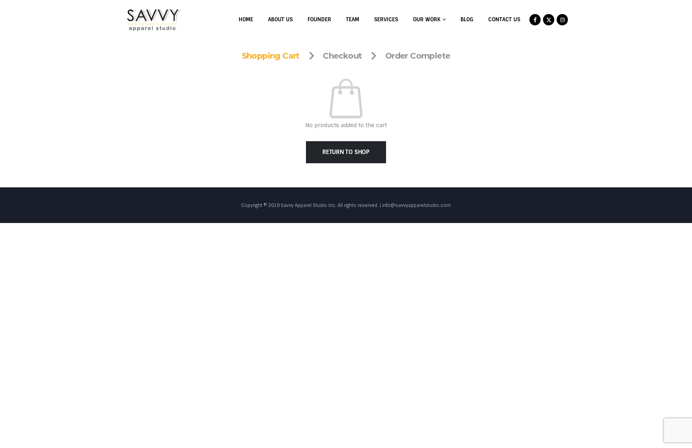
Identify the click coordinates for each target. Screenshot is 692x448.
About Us (280, 19)
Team (352, 19)
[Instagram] (562, 19)
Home (246, 19)
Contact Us (504, 19)
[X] (548, 19)
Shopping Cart (271, 56)
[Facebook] (535, 19)
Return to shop (346, 152)
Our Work (427, 19)
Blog (467, 19)
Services (386, 19)
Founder (319, 19)
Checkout (342, 56)
